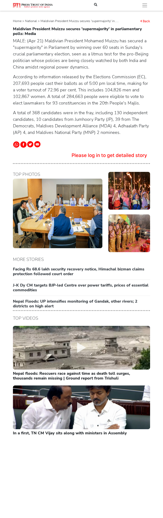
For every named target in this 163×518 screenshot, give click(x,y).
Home (17, 21)
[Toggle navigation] (144, 5)
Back (146, 21)
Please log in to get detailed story (109, 155)
